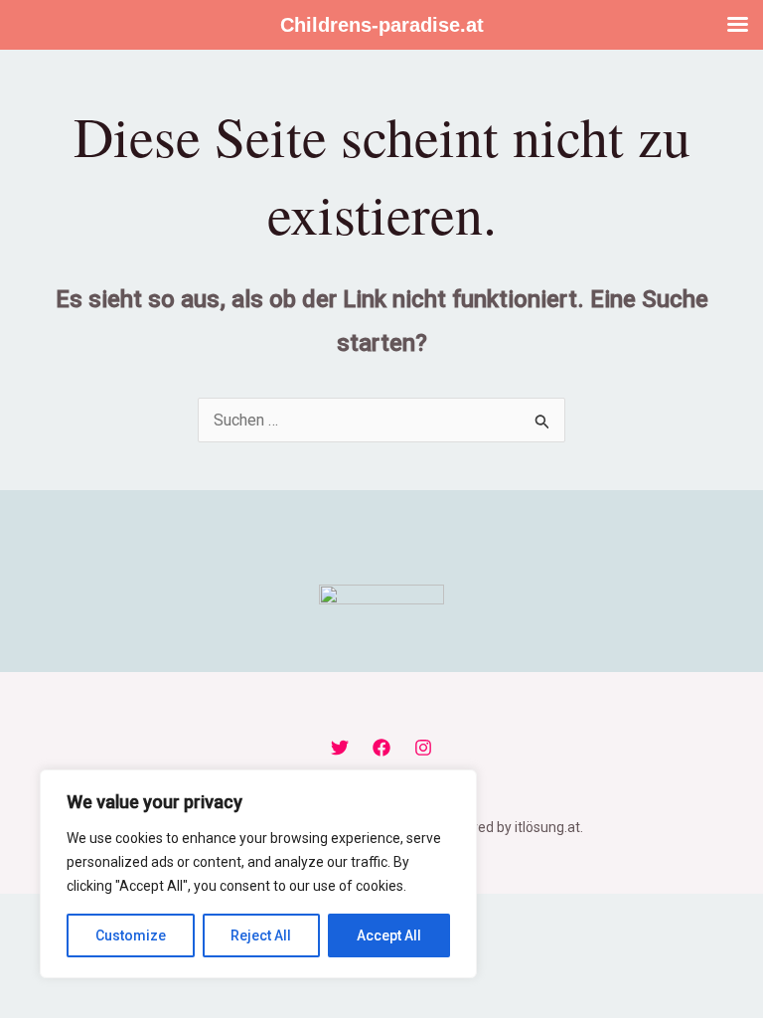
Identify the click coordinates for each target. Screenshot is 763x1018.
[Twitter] (340, 748)
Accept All (389, 935)
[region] (258, 873)
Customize (130, 935)
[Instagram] (423, 748)
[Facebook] (381, 748)
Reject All (260, 935)
